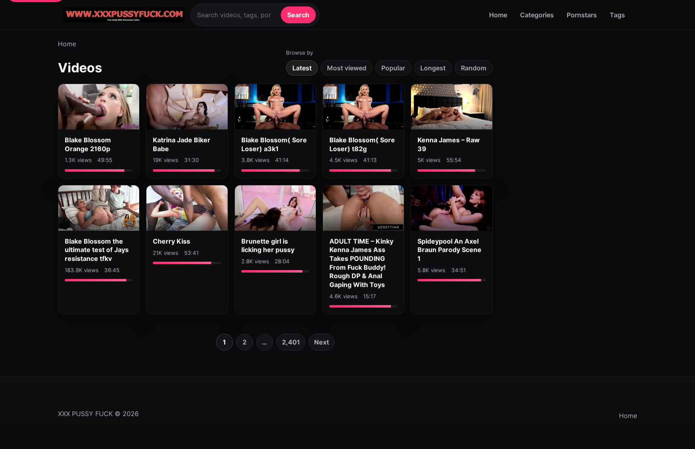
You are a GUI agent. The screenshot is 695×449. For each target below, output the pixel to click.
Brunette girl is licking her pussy (267, 245)
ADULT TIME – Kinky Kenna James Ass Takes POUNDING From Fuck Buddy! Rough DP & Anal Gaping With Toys (361, 263)
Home (498, 15)
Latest (302, 68)
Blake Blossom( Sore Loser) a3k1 (274, 144)
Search (298, 15)
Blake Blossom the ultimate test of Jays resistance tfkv (97, 249)
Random (473, 68)
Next (321, 342)
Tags (617, 15)
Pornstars (582, 15)
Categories (537, 15)
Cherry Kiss (171, 241)
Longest (433, 68)
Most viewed (346, 68)
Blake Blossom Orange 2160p (88, 144)
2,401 (291, 342)
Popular (393, 68)
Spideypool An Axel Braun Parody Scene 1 (449, 249)
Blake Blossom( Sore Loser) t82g (362, 144)
